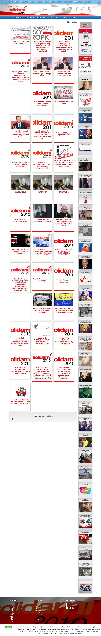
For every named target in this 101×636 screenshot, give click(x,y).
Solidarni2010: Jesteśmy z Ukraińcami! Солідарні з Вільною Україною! (63, 310)
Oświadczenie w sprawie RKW (64, 102)
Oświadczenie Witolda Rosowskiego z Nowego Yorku (42, 73)
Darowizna (40, 617)
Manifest (40, 606)
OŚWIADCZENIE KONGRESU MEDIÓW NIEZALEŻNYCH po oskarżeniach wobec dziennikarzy (63, 163)
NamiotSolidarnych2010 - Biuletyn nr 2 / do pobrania (42, 310)
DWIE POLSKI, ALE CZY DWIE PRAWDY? (20, 43)
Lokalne (59, 2)
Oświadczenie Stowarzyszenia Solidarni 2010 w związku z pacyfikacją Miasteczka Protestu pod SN (64, 46)
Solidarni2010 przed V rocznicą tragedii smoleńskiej (20, 164)
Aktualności (18, 17)
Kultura (32, 2)
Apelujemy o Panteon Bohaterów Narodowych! (64, 281)
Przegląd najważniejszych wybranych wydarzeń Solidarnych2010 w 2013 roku (20, 341)
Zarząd (39, 610)
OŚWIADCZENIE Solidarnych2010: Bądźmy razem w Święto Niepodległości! (20, 370)
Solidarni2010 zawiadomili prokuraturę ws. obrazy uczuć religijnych (64, 341)
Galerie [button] (66, 17)
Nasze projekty (29, 17)
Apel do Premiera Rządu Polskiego (42, 280)
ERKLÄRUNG (64, 192)
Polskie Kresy (78, 2)
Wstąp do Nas (41, 615)
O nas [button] (73, 17)
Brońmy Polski (67, 2)
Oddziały (40, 612)
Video (50, 17)
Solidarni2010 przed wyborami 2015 (63, 134)
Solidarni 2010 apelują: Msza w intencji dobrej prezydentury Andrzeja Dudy (20, 134)
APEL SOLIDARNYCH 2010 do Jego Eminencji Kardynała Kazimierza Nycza (64, 222)
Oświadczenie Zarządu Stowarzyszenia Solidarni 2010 (42, 103)
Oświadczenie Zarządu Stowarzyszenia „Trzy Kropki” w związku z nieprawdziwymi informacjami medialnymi (42, 46)
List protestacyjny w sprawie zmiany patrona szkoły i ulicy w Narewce (20, 401)
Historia (46, 2)
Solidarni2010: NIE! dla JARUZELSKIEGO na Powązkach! (20, 251)
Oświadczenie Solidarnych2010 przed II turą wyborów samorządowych (42, 165)
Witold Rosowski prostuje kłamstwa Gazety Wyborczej (64, 73)
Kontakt (39, 619)
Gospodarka (24, 2)
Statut (39, 608)
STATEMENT (42, 192)
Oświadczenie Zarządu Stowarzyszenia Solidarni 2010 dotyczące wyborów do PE (42, 252)
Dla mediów (72, 22)
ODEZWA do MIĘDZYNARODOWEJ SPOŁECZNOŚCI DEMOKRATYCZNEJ (42, 341)
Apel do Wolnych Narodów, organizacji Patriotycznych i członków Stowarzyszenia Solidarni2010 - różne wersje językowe (20, 284)
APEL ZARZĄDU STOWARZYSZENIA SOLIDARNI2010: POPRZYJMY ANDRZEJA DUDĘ (42, 134)
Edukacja (39, 2)
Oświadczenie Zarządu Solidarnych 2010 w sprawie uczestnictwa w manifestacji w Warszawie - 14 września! (64, 373)
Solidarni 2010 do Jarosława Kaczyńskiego (42, 221)
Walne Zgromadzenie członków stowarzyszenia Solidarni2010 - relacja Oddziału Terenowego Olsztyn (20, 76)
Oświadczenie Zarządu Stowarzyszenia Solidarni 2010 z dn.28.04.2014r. (63, 252)
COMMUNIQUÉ (20, 192)
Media (17, 2)
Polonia (52, 2)
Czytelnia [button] (57, 17)
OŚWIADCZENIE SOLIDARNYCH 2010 (20, 221)
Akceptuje (8, 627)
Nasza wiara (87, 2)
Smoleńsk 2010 (41, 17)
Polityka (10, 2)
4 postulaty (40, 604)
